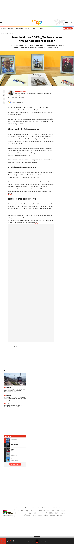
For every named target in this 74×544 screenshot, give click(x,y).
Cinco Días (40, 513)
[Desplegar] (37, 536)
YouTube (34, 497)
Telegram (4, 102)
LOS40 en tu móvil (56, 507)
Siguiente (45, 541)
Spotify (43, 497)
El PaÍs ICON (40, 515)
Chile (66, 22)
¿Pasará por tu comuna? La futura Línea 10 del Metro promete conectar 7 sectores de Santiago (15, 399)
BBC (27, 155)
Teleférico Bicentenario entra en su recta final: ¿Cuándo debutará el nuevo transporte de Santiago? (14, 390)
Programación (19, 28)
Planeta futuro (56, 513)
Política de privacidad (25, 507)
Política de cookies (35, 507)
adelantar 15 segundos (41, 541)
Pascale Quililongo (20, 91)
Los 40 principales (27, 511)
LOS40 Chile (37, 22)
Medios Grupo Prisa (7, 515)
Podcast (35, 28)
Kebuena (61, 513)
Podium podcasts (34, 515)
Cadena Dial (45, 513)
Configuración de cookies (45, 507)
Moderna (26, 515)
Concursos (42, 28)
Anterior (29, 541)
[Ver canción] (8, 440)
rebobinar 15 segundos (32, 541)
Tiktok (28, 497)
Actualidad (10, 33)
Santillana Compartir (41, 511)
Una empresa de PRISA (7, 512)
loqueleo (52, 515)
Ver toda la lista (14, 464)
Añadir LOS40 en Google (17, 102)
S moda (46, 515)
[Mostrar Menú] (2, 22)
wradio (34, 513)
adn (57, 511)
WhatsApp (4, 99)
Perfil (10, 193)
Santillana (34, 511)
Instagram (31, 497)
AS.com (53, 511)
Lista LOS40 (10, 28)
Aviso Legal (16, 507)
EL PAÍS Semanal (51, 513)
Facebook (4, 91)
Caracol (62, 511)
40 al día (3, 28)
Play (37, 541)
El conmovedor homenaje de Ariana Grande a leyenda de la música (13, 406)
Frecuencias (28, 28)
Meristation (59, 515)
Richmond (19, 515)
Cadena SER (48, 511)
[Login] (72, 22)
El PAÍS (20, 511)
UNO (30, 513)
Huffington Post (22, 513)
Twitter (4, 95)
